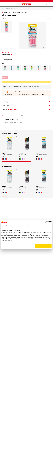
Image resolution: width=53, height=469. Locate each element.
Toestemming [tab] (9, 225)
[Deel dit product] (50, 52)
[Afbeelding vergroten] (44, 47)
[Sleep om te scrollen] (16, 161)
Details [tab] (26, 225)
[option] (2, 159)
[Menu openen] (2, 4)
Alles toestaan (43, 245)
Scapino (4, 18)
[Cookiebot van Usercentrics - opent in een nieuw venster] (46, 222)
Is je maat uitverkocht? (7, 59)
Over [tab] (44, 225)
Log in (4, 94)
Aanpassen (25, 245)
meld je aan (24, 94)
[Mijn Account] (46, 4)
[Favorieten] (48, 4)
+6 (8, 158)
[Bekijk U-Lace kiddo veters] (9, 143)
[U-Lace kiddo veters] (11, 68)
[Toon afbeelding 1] (6, 27)
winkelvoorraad (13, 86)
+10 (25, 158)
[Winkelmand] (50, 4)
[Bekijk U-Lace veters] (27, 143)
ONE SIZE (4, 77)
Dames (14, 12)
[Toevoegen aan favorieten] (44, 24)
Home (10, 12)
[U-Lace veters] (5, 68)
